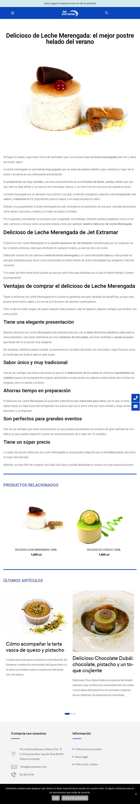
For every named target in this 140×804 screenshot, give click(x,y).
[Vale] (135, 794)
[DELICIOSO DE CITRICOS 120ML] (104, 521)
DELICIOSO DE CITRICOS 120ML (104, 549)
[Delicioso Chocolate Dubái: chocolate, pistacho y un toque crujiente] (103, 621)
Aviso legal (81, 757)
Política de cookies (86, 764)
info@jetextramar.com (33, 767)
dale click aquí (58, 464)
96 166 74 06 (27, 774)
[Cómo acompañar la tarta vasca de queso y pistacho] (36, 614)
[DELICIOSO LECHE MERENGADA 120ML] (36, 521)
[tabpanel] (36, 636)
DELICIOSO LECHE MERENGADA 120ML (36, 549)
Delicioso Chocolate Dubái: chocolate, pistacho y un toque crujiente (103, 664)
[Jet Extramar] (70, 13)
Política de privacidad (88, 749)
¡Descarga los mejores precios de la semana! (70, 3)
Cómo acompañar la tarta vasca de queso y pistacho (35, 647)
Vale (55, 798)
